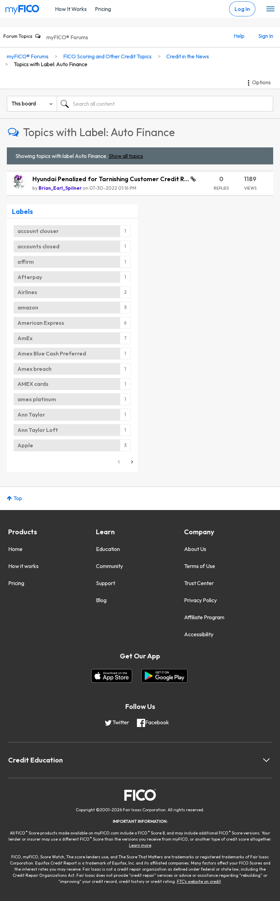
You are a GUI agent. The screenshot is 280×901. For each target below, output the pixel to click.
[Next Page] (131, 462)
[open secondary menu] (270, 9)
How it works (23, 566)
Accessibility (198, 634)
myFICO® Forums (67, 37)
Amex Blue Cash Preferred (51, 353)
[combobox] (165, 104)
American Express (40, 322)
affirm (25, 261)
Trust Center (199, 583)
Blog (101, 600)
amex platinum (36, 399)
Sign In (265, 35)
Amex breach (34, 368)
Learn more (140, 845)
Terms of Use (199, 566)
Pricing (103, 8)
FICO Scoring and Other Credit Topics (107, 56)
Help (239, 35)
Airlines (27, 292)
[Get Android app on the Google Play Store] (164, 676)
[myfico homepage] (22, 8)
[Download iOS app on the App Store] (112, 676)
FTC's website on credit (199, 881)
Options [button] (261, 82)
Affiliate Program (204, 617)
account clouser (38, 231)
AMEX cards (32, 383)
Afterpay (29, 277)
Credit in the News (187, 56)
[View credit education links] (266, 760)
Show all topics (126, 155)
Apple (25, 445)
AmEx (24, 338)
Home (15, 549)
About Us (195, 549)
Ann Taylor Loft (37, 429)
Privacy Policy (200, 600)
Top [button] (17, 498)
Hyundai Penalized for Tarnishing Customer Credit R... (111, 179)
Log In (242, 8)
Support (105, 583)
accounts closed (38, 246)
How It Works (71, 8)
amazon (27, 307)
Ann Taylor (31, 414)
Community (109, 566)
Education (108, 549)
